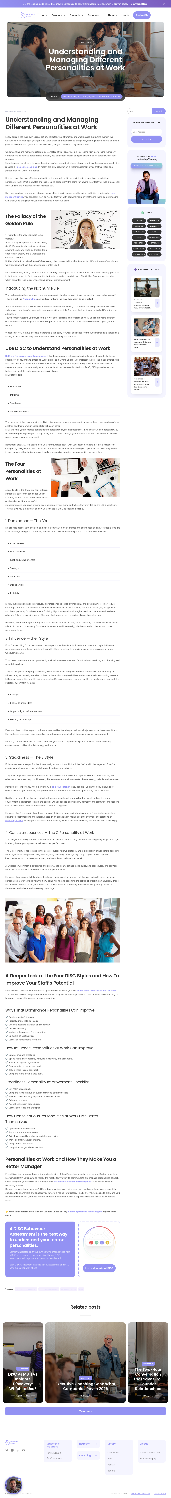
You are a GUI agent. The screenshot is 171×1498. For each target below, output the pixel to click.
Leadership (85, 43)
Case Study (154, 254)
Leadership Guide (154, 226)
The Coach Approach (139, 243)
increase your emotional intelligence (72, 1181)
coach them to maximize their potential (97, 990)
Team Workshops (138, 238)
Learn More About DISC (99, 1268)
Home (44, 15)
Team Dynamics (154, 232)
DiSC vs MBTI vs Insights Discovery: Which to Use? (22, 1381)
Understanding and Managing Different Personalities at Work (91, 96)
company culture (14, 820)
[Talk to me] (13, 1485)
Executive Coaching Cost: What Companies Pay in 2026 (85, 1386)
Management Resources (154, 238)
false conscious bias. (27, 167)
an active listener (61, 786)
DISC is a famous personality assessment (26, 356)
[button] (59, 15)
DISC (81, 1289)
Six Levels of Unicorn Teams (154, 249)
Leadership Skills (68, 1289)
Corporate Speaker (154, 243)
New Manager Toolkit (139, 254)
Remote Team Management (139, 249)
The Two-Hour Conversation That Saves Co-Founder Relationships (148, 1379)
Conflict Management (48, 1289)
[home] (27, 15)
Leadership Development (26, 1289)
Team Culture (139, 232)
